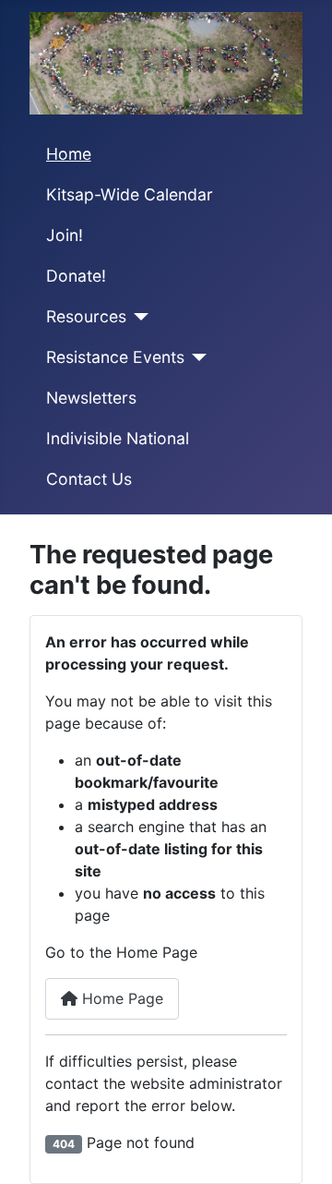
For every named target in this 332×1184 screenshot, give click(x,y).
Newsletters (91, 397)
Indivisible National (117, 438)
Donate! (76, 275)
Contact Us (89, 479)
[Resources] (137, 316)
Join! (64, 235)
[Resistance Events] (196, 357)
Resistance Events (115, 357)
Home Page (120, 998)
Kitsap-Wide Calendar (129, 194)
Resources (86, 316)
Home (68, 153)
